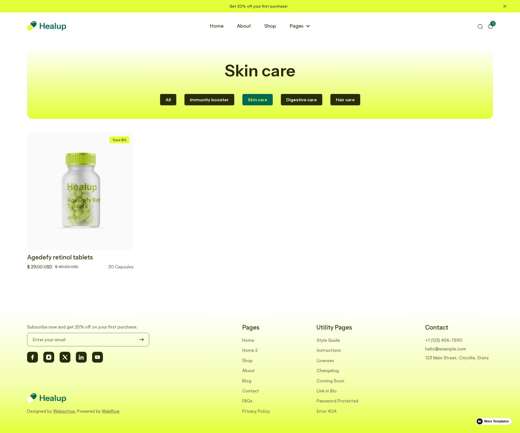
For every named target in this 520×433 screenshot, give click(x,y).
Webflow (110, 411)
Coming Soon (330, 380)
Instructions (329, 350)
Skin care (257, 99)
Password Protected (337, 400)
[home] (46, 26)
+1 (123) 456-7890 (443, 340)
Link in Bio (327, 390)
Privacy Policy (256, 411)
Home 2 (250, 350)
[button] (300, 26)
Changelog (328, 370)
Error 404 (327, 411)
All (168, 99)
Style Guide (328, 340)
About (244, 26)
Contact (250, 390)
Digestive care (301, 99)
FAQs (247, 400)
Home (216, 26)
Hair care (345, 99)
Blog (246, 380)
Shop (270, 26)
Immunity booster (209, 99)
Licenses (325, 360)
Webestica (64, 411)
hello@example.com (445, 348)
